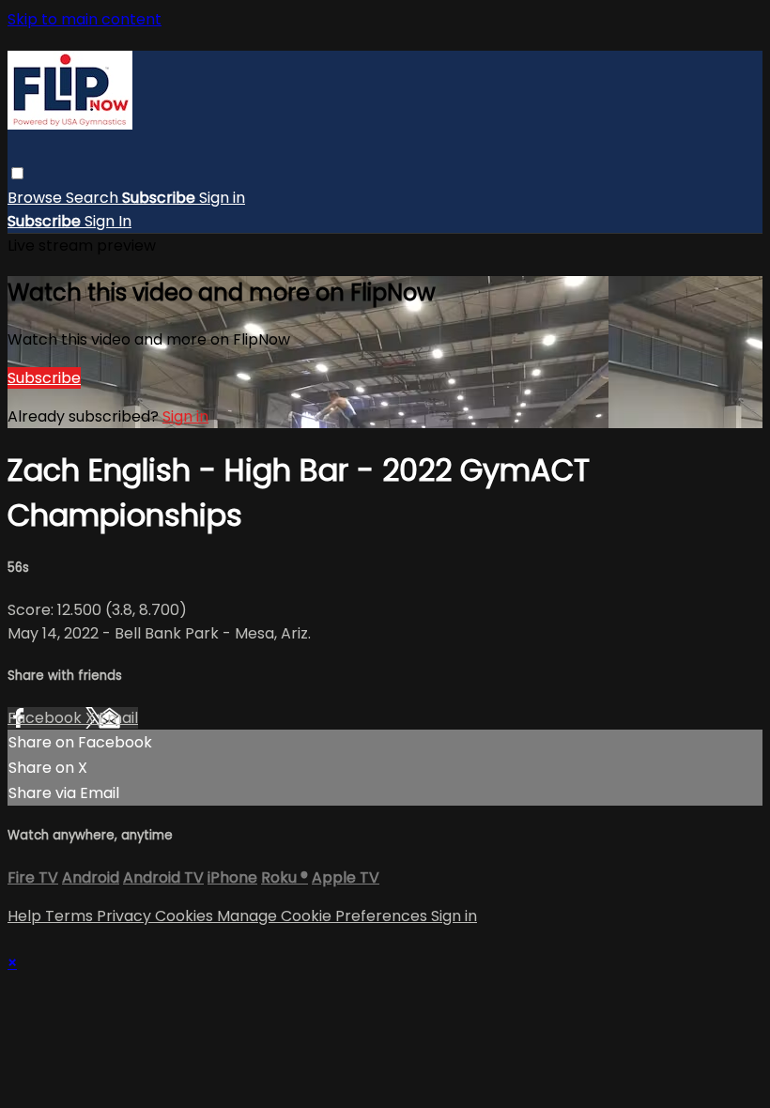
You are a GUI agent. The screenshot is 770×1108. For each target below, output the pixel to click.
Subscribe (44, 378)
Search (94, 197)
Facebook (46, 718)
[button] (17, 173)
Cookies (186, 916)
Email (118, 718)
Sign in (222, 197)
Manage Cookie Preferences (324, 916)
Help (26, 916)
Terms (71, 916)
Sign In (108, 221)
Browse (37, 197)
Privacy (126, 916)
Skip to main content (85, 19)
